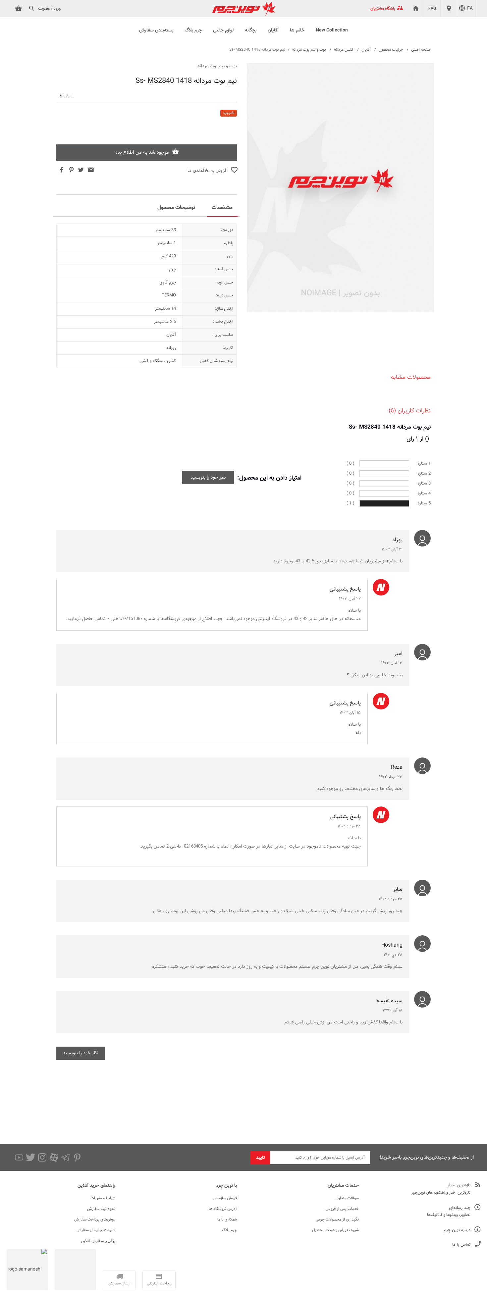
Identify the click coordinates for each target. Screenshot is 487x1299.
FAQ (432, 9)
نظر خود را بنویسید (208, 477)
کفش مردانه (343, 50)
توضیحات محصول (176, 208)
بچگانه (250, 30)
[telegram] (65, 1157)
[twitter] (30, 1157)
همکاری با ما (227, 1219)
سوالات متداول (347, 1198)
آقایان (273, 30)
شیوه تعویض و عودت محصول (335, 1230)
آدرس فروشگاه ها (223, 1209)
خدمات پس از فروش (342, 1209)
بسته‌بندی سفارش (156, 30)
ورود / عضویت (49, 9)
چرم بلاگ (193, 30)
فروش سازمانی (225, 1198)
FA (470, 8)
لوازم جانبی (223, 30)
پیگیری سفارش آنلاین (98, 1241)
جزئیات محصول (391, 50)
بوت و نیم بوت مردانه (309, 50)
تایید (260, 1158)
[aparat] (54, 1157)
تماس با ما (461, 1245)
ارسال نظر (66, 95)
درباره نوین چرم (457, 1230)
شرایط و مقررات (102, 1198)
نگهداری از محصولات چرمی (337, 1219)
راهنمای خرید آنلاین (96, 1185)
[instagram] (42, 1157)
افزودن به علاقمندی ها (208, 170)
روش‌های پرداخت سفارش (94, 1219)
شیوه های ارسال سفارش (96, 1230)
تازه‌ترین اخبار (459, 1185)
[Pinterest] (77, 1157)
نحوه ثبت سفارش (101, 1209)
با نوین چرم (226, 1185)
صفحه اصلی (421, 50)
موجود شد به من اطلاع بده (142, 152)
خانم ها (297, 30)
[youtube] (19, 1157)
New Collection (332, 30)
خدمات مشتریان (343, 1185)
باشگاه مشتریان (382, 9)
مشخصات (222, 208)
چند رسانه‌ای (459, 1208)
